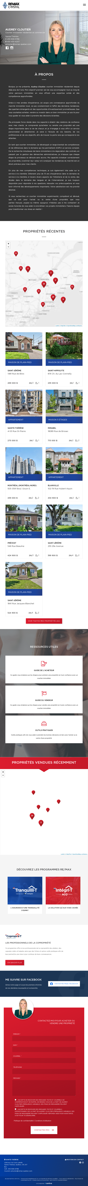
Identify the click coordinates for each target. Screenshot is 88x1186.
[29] (53, 300)
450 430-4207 (13, 42)
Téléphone (17, 1067)
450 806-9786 (13, 39)
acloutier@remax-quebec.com (18, 44)
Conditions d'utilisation (43, 1121)
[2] (51, 276)
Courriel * (17, 1056)
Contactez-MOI (42, 1130)
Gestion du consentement (58, 1180)
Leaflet (57, 325)
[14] (32, 819)
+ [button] (8, 243)
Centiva (48, 1183)
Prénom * (16, 1034)
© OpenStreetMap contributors (74, 325)
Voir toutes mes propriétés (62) (44, 621)
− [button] (8, 247)
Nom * (15, 1045)
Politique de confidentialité (23, 1121)
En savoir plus (15, 962)
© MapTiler (63, 325)
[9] (63, 303)
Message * (17, 1078)
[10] (44, 287)
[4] (28, 272)
